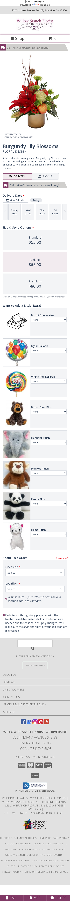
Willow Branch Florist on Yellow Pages (34, 805)
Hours (60, 898)
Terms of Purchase (36, 871)
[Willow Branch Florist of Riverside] (35, 29)
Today (36, 200)
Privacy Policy (11, 871)
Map (36, 898)
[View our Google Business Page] (29, 723)
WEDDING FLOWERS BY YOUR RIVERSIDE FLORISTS (34, 798)
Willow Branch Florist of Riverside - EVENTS (34, 802)
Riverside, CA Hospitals (55, 837)
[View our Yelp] (46, 723)
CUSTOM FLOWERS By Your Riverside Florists (35, 813)
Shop (19, 38)
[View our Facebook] (23, 723)
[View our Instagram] (35, 723)
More (7, 168)
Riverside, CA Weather (17, 843)
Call (12, 898)
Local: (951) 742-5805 (35, 748)
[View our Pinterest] (40, 723)
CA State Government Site (50, 843)
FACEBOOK (34, 809)
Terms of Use (59, 871)
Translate (45, 4)
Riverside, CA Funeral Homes (18, 837)
